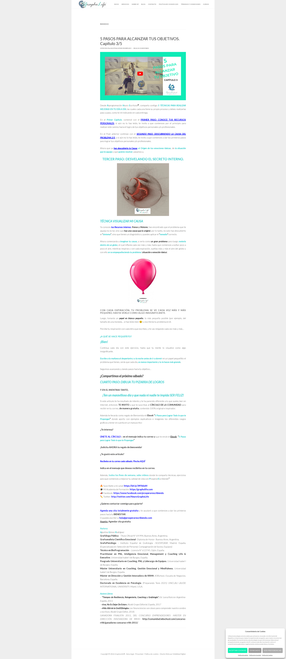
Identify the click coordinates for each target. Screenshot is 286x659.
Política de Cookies (267, 655)
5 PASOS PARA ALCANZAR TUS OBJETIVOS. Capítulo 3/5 (140, 41)
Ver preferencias (272, 650)
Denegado (255, 650)
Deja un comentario (141, 48)
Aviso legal (130, 654)
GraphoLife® (92, 4)
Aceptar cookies (237, 650)
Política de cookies (243, 655)
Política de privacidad (255, 655)
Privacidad (139, 654)
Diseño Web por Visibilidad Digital (172, 654)
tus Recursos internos (121, 227)
